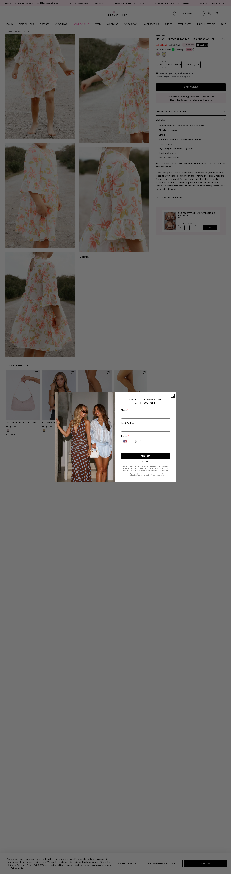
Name (124, 410)
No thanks (146, 462)
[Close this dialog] (173, 396)
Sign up (145, 456)
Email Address (128, 423)
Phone (125, 436)
